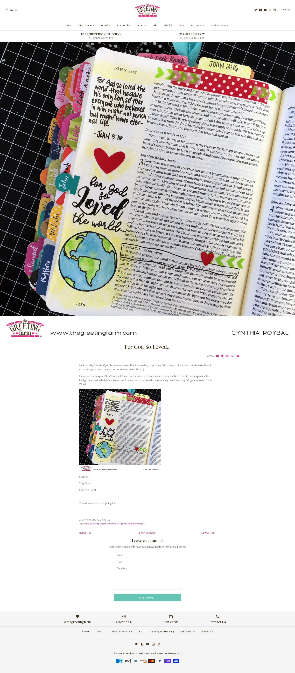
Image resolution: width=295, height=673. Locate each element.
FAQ (141, 631)
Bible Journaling (91, 523)
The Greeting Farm (129, 653)
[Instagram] (270, 10)
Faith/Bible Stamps (136, 523)
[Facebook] (260, 10)
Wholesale (207, 631)
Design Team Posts (108, 523)
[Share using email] (238, 356)
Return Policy (187, 631)
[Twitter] (255, 10)
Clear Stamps (86, 25)
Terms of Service (122, 631)
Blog (181, 25)
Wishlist (168, 25)
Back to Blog (147, 533)
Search (86, 631)
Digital (105, 25)
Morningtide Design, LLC (169, 653)
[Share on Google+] (233, 356)
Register (215, 25)
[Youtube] (265, 10)
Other (141, 25)
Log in (225, 25)
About (100, 631)
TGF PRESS (198, 25)
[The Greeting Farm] (147, 5)
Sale (155, 25)
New (69, 25)
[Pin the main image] (227, 356)
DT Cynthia (122, 523)
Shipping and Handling (162, 631)
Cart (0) (286, 9)
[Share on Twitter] (222, 356)
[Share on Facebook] (217, 356)
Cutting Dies (123, 25)
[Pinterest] (274, 10)
